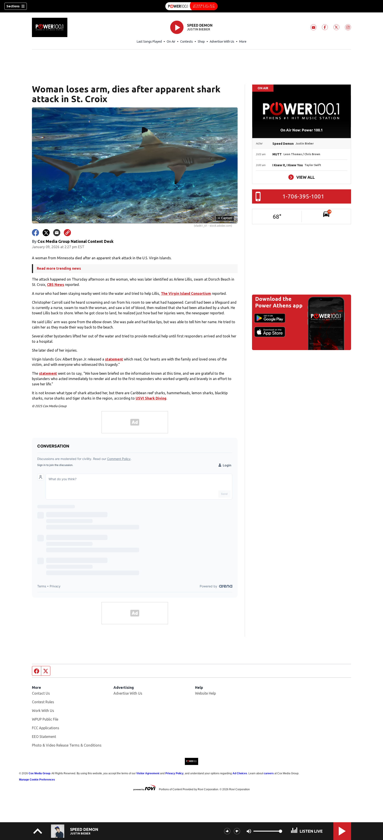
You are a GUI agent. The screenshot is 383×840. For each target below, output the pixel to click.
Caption (225, 218)
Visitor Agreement (147, 773)
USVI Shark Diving (151, 398)
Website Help (205, 693)
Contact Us (41, 693)
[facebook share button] (35, 232)
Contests (186, 41)
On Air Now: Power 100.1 (301, 130)
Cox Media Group (39, 773)
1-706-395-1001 (303, 196)
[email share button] (56, 232)
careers (269, 773)
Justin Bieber (198, 29)
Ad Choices (240, 773)
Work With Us (43, 711)
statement (114, 359)
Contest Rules (43, 702)
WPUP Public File (45, 719)
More (242, 41)
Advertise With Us (222, 41)
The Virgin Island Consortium (186, 293)
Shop (201, 41)
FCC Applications (45, 728)
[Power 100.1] (191, 6)
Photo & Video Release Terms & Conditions (67, 745)
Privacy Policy (174, 773)
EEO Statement (44, 737)
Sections (13, 6)
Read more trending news (59, 268)
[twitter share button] (46, 232)
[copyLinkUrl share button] (67, 232)
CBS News (55, 285)
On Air (171, 41)
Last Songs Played (149, 41)
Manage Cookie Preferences (37, 779)
